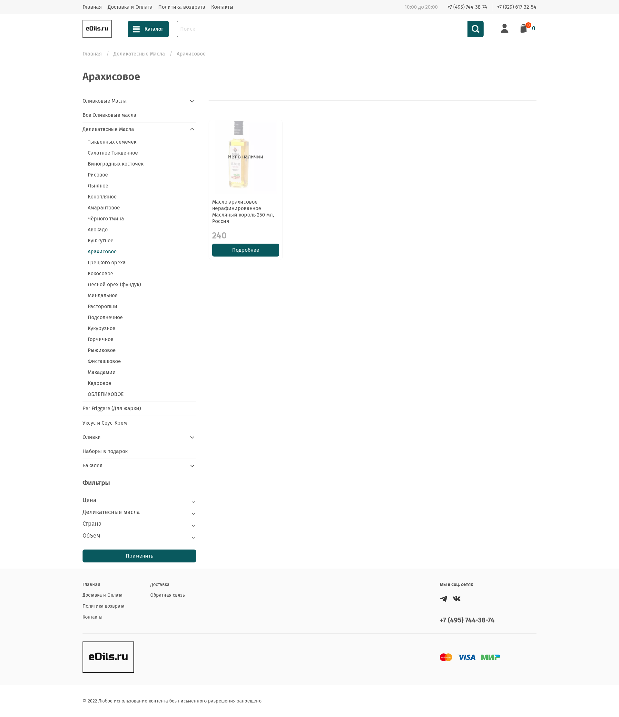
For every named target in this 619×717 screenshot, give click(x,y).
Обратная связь (167, 595)
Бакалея (93, 465)
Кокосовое (100, 273)
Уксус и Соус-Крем (105, 423)
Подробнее (245, 250)
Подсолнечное (105, 317)
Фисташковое (104, 361)
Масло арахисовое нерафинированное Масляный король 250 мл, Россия (243, 211)
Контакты (222, 7)
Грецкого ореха (107, 262)
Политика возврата (181, 7)
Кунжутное (100, 240)
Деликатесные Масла (139, 54)
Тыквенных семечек (112, 142)
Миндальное (103, 295)
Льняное (98, 186)
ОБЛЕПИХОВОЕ (106, 394)
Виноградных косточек (115, 164)
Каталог (153, 29)
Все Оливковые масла (109, 115)
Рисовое (98, 175)
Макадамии (102, 372)
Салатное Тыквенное (113, 153)
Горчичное (100, 339)
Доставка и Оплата (130, 7)
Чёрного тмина (106, 219)
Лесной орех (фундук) (114, 284)
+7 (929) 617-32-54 (516, 7)
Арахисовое (102, 251)
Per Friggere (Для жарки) (112, 408)
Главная (92, 7)
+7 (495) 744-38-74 (467, 7)
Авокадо (98, 230)
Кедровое (99, 383)
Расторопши (102, 306)
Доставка (160, 584)
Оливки (92, 437)
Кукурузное (101, 328)
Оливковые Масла (105, 101)
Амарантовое (104, 208)
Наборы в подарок (105, 451)
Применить (139, 556)
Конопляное (102, 197)
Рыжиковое (102, 350)
